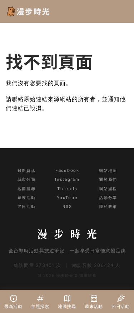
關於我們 (108, 179)
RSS (67, 206)
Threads (67, 188)
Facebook (67, 170)
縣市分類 (26, 179)
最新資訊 (26, 170)
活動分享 (108, 197)
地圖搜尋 (26, 188)
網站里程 (108, 188)
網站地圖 (108, 170)
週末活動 (26, 197)
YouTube (67, 197)
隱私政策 (108, 206)
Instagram (67, 179)
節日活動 (26, 206)
